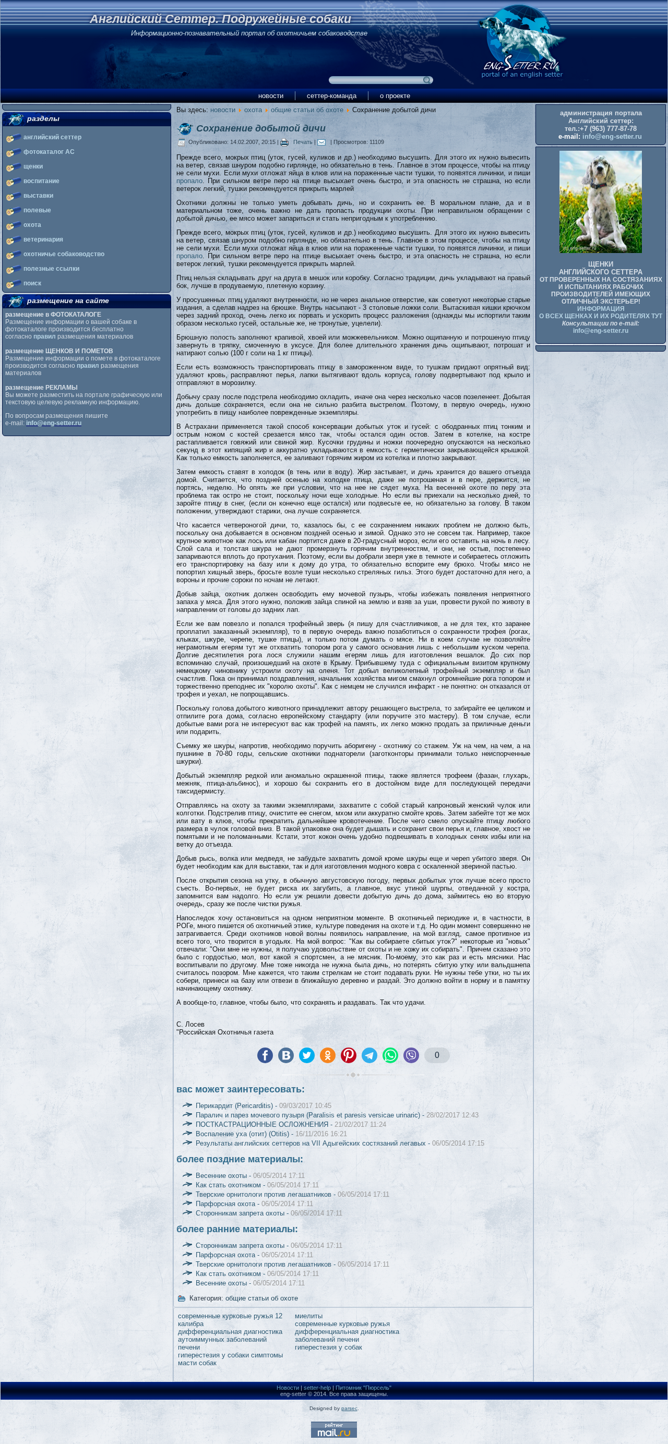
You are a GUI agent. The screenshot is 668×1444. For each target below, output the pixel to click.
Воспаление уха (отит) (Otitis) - (271, 1134)
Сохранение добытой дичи (261, 128)
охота (32, 224)
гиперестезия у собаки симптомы (230, 1355)
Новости (288, 1388)
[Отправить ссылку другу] (323, 142)
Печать (303, 142)
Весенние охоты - (250, 1176)
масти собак (197, 1363)
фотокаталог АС (49, 151)
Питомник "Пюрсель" (363, 1388)
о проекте (395, 96)
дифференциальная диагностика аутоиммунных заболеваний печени (230, 1339)
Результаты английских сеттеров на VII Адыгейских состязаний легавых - (340, 1143)
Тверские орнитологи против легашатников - (292, 1194)
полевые (37, 210)
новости (270, 96)
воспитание (41, 181)
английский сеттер (52, 137)
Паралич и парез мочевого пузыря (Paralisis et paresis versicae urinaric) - (337, 1115)
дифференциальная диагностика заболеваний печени (347, 1335)
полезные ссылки (51, 268)
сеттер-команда (331, 96)
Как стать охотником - (257, 1185)
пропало (189, 181)
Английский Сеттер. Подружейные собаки (220, 19)
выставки (38, 195)
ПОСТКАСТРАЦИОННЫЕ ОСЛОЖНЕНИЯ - (291, 1124)
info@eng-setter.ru (53, 423)
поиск (32, 283)
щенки (33, 166)
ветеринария (43, 239)
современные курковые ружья (342, 1324)
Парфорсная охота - (254, 1204)
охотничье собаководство (63, 254)
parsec (349, 1408)
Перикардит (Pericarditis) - (263, 1106)
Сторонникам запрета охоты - (269, 1213)
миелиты (309, 1316)
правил (44, 336)
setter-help (317, 1388)
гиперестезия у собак (328, 1347)
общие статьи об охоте (307, 110)
